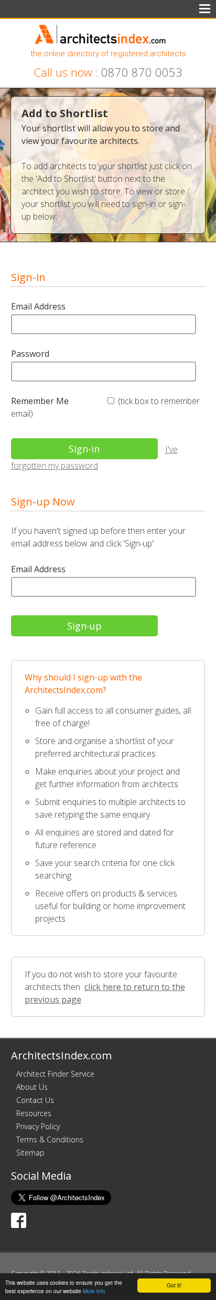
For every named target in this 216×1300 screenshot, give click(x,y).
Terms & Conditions (49, 1139)
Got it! (174, 1285)
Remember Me (40, 401)
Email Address (38, 306)
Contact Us (35, 1100)
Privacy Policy (38, 1126)
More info (94, 1291)
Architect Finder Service (55, 1074)
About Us (32, 1087)
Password (30, 353)
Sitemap (30, 1153)
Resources (33, 1113)
